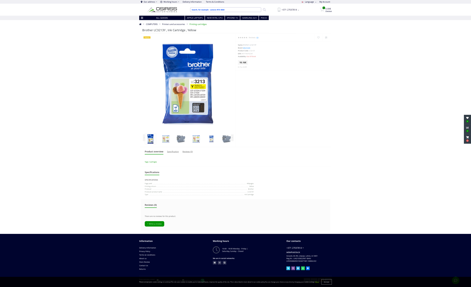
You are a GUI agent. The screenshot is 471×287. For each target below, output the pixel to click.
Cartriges (153, 162)
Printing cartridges (198, 24)
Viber (293, 268)
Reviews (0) (188, 151)
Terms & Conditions (215, 1)
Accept (326, 282)
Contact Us (143, 265)
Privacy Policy (144, 251)
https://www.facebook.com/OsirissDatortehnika (214, 262)
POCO (264, 17)
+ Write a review (154, 224)
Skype (288, 268)
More (317, 282)
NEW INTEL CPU (215, 17)
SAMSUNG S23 (249, 17)
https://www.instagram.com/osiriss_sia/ (219, 262)
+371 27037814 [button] (294, 247)
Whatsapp (303, 268)
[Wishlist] (318, 37)
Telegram (298, 268)
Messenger (308, 268)
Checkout (328, 11)
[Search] (263, 9)
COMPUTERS (152, 24)
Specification (173, 151)
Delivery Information (192, 1)
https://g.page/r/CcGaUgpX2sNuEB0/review (224, 262)
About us (143, 258)
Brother (246, 48)
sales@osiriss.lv (293, 252)
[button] (170, 2)
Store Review (144, 262)
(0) (257, 37)
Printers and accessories (173, 24)
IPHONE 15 (232, 17)
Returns (142, 269)
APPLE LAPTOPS (195, 17)
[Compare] (326, 37)
